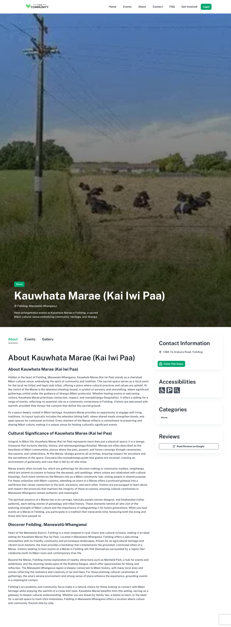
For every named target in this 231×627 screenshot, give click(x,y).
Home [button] (112, 6)
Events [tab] (30, 339)
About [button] (142, 6)
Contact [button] (158, 6)
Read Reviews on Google (190, 446)
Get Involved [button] (189, 6)
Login (206, 6)
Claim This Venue (173, 364)
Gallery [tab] (47, 339)
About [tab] (13, 339)
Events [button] (127, 6)
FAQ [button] (172, 6)
